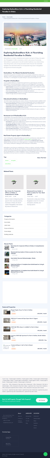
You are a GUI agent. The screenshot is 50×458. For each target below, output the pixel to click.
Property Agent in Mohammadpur (40, 378)
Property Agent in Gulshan (11, 382)
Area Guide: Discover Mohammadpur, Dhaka (23, 258)
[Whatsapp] (39, 455)
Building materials (8, 234)
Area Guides (10, 17)
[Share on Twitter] (45, 160)
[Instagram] (41, 455)
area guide (13, 160)
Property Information (9, 219)
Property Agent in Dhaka (27, 378)
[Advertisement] (25, 292)
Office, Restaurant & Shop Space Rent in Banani (34, 387)
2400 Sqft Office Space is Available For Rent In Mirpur (25, 327)
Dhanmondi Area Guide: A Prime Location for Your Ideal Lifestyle (26, 252)
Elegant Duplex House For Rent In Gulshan (21, 310)
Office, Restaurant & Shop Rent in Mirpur (18, 386)
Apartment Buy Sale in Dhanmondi (30, 390)
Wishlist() (46, 1)
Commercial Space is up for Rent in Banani (22, 345)
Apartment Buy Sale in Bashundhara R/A (15, 391)
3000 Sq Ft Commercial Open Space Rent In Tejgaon (24, 318)
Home (3, 17)
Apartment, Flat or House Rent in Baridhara (37, 386)
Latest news (7, 225)
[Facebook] (37, 455)
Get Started (42, 400)
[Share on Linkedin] (43, 160)
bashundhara (8, 163)
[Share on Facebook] (41, 160)
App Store (8, 444)
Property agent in (28, 139)
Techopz (5, 456)
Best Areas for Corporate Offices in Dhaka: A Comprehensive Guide (27, 246)
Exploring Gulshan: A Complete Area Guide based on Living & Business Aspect (27, 265)
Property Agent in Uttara (34, 380)
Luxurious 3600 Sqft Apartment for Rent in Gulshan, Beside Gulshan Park (28, 336)
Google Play (8, 438)
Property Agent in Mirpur (8, 380)
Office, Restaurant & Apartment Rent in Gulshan (12, 387)
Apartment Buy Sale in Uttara (31, 391)
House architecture (9, 228)
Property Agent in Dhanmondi (24, 382)
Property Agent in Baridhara (15, 378)
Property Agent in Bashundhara (21, 380)
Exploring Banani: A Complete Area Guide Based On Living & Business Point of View (27, 271)
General (6, 160)
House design (7, 231)
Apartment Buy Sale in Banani (15, 390)
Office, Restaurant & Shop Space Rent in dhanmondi (20, 384)
